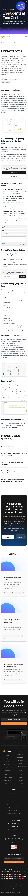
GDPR (15, 886)
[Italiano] (10, 876)
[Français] (2, 876)
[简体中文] (23, 879)
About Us (7, 774)
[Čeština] (7, 874)
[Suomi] (25, 874)
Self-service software (14, 801)
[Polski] (25, 876)
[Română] (4, 879)
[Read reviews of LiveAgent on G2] (14, 847)
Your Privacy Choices (20, 889)
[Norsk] (23, 876)
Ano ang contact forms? (8, 446)
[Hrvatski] (4, 876)
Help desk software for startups (14, 813)
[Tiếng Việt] (20, 879)
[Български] (4, 874)
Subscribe (22, 276)
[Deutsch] (12, 874)
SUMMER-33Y (7, 23)
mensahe (22, 98)
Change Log (21, 763)
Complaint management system (14, 807)
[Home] (2, 43)
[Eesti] (23, 874)
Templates (20, 783)
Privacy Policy (8, 886)
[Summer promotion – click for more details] (14, 17)
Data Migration (20, 757)
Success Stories (7, 780)
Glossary (21, 777)
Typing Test (21, 786)
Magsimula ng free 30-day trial (8, 536)
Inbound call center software (14, 804)
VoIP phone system (14, 799)
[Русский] (7, 879)
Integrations (7, 764)
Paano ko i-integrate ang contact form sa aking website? (12, 472)
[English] (17, 874)
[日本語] (12, 876)
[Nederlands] (20, 876)
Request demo (14, 172)
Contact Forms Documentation (9, 427)
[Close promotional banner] (26, 2)
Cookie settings (6, 889)
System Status (20, 760)
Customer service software (14, 796)
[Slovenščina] (12, 879)
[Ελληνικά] (15, 874)
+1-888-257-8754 (14, 823)
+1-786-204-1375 (14, 826)
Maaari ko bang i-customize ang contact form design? (12, 463)
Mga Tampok (7, 42)
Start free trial (14, 176)
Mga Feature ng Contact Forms (19, 42)
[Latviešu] (17, 876)
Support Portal (20, 754)
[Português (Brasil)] (2, 879)
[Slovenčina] (10, 879)
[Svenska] (15, 879)
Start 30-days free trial (14, 719)
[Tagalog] (17, 879)
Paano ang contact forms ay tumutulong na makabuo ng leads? (13, 454)
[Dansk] (10, 874)
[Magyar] (7, 876)
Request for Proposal (21, 766)
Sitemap (21, 886)
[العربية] (2, 874)
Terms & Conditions (9, 884)
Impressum (7, 786)
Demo (7, 755)
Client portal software (14, 810)
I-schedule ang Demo (19, 536)
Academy (21, 780)
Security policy (19, 884)
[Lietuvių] (15, 876)
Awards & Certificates (7, 777)
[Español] (20, 874)
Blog (21, 774)
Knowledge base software (14, 793)
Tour (7, 767)
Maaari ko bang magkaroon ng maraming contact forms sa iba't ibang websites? (12, 480)
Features (7, 761)
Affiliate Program (7, 783)
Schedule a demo (14, 723)
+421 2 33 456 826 (15, 820)
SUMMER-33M (12, 21)
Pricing (7, 758)
